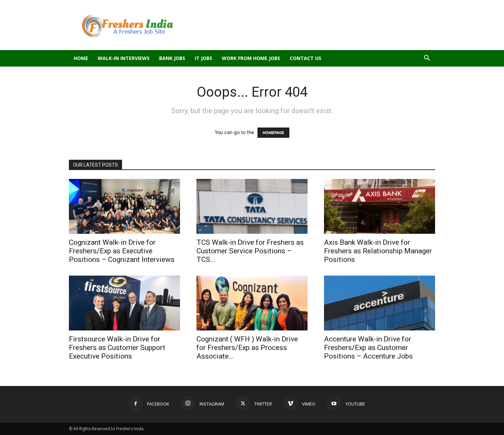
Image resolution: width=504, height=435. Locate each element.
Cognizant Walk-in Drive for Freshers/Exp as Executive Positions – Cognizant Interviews (122, 251)
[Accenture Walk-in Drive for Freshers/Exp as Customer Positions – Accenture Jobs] (379, 303)
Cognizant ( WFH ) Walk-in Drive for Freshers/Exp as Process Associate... (247, 347)
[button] (427, 59)
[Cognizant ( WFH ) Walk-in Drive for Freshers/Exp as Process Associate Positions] (252, 303)
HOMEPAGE (273, 132)
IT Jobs (203, 58)
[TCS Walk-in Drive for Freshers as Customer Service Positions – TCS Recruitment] (252, 206)
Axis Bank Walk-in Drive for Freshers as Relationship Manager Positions (378, 251)
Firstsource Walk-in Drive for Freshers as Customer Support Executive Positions (117, 347)
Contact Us (305, 58)
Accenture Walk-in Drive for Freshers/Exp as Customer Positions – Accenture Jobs (368, 347)
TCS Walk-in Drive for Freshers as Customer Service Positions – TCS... (250, 251)
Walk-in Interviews (123, 58)
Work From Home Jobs (251, 58)
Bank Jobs (172, 58)
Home (81, 58)
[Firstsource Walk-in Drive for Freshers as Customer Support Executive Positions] (124, 303)
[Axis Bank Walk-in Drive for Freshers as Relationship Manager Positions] (379, 206)
